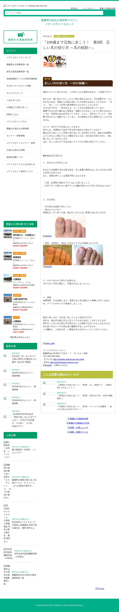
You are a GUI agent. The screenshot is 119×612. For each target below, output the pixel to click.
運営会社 (74, 8)
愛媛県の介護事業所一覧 (18, 64)
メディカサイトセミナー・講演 (21, 143)
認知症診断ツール (15, 157)
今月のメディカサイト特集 (19, 86)
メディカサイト (89, 8)
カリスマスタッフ (15, 93)
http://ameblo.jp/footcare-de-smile (68, 359)
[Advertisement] (25, 197)
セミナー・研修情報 (16, 136)
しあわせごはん (14, 100)
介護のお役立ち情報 (16, 150)
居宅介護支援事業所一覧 (18, 72)
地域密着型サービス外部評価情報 (22, 79)
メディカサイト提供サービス (20, 171)
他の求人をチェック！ (20, 337)
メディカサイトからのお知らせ (21, 164)
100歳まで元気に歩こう (64, 36)
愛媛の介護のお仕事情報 (18, 129)
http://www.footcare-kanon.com (64, 362)
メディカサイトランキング (19, 57)
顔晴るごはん (13, 114)
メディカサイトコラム (17, 121)
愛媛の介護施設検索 (107, 8)
